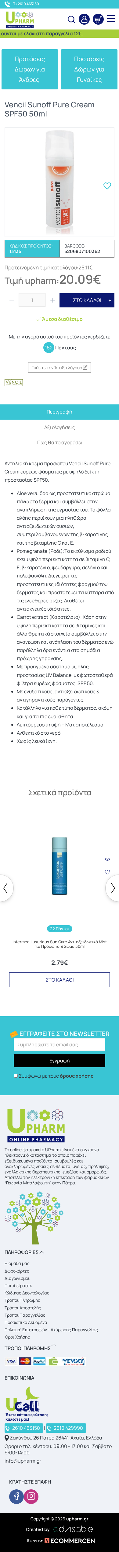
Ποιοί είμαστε (18, 1285)
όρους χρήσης (76, 1075)
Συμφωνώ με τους (56, 1075)
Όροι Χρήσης (17, 1337)
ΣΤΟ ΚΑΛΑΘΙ (87, 300)
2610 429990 (68, 1428)
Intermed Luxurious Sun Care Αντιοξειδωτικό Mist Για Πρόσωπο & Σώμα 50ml (60, 944)
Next (112, 888)
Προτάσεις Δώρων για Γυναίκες (89, 69)
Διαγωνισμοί (17, 1278)
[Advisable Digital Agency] (59, 1528)
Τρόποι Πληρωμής (22, 1300)
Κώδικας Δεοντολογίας (27, 1293)
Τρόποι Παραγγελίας (25, 1315)
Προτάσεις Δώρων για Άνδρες (30, 69)
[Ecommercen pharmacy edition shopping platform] (59, 1541)
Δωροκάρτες (17, 1271)
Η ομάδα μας (17, 1263)
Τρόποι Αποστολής (23, 1308)
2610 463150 (26, 1428)
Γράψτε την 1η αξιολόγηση (57, 367)
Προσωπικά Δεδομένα (26, 1322)
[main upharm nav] (111, 18)
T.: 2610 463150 (26, 4)
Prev (7, 888)
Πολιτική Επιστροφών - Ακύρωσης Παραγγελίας (51, 1329)
